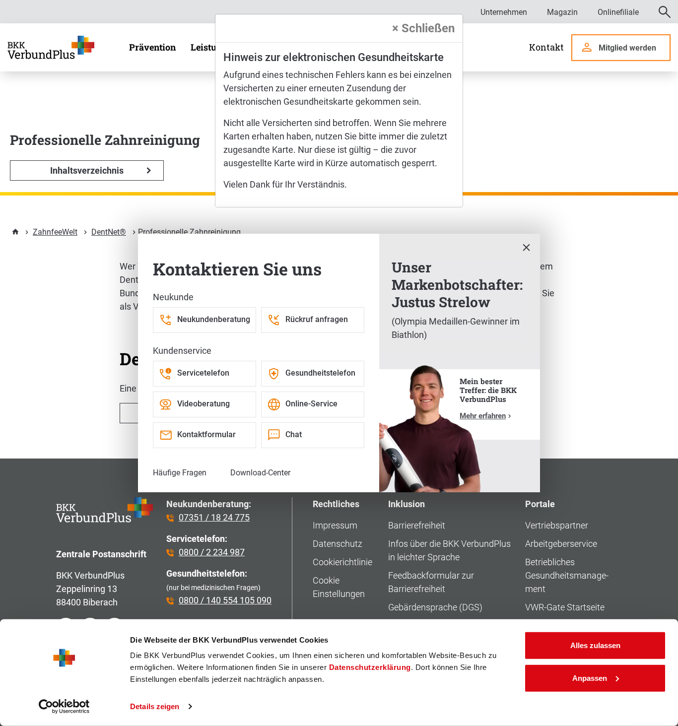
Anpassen (589, 677)
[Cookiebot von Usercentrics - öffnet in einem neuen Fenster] (64, 706)
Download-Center (260, 472)
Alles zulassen (595, 645)
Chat (293, 434)
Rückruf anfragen (316, 319)
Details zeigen (154, 706)
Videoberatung (203, 403)
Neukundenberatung (213, 319)
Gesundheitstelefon (320, 373)
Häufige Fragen (179, 472)
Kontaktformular (206, 434)
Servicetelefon (203, 373)
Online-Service (311, 403)
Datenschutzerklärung (370, 667)
